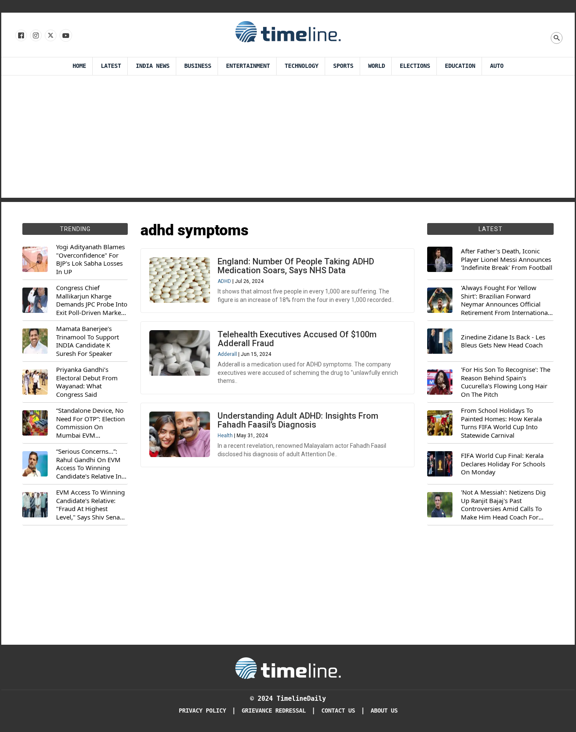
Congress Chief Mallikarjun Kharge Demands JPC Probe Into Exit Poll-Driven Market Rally (91, 300)
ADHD (224, 281)
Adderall (227, 354)
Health (225, 436)
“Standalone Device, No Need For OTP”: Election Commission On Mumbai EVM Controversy (90, 422)
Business (197, 66)
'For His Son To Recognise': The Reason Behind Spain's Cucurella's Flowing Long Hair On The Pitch (505, 382)
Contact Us (338, 710)
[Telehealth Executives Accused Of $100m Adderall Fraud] (179, 353)
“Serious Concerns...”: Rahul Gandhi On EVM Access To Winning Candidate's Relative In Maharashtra (88, 463)
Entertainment (248, 66)
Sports (343, 66)
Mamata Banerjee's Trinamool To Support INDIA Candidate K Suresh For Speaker (87, 341)
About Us (384, 710)
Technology (301, 66)
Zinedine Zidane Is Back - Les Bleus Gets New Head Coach (503, 341)
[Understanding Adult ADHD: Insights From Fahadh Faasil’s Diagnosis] (179, 434)
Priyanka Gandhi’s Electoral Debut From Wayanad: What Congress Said (87, 382)
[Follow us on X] (50, 36)
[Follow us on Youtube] (65, 36)
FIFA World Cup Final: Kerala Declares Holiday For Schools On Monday (503, 464)
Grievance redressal (274, 710)
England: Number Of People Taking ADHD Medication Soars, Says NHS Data (296, 265)
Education (460, 66)
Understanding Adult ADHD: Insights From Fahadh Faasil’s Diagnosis (298, 420)
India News (153, 66)
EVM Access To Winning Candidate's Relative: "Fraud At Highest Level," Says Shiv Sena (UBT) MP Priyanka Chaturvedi (90, 504)
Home (79, 66)
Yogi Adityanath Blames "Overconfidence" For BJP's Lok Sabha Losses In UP (90, 259)
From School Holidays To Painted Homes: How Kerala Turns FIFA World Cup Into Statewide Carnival (501, 422)
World (376, 66)
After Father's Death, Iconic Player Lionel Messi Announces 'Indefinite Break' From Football (506, 259)
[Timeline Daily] (288, 31)
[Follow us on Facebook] (20, 36)
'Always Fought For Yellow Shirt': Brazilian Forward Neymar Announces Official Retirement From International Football (505, 300)
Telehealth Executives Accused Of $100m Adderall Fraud (297, 338)
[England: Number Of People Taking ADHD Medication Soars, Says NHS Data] (179, 280)
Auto (496, 66)
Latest (111, 66)
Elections (415, 66)
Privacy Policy (202, 710)
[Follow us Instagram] (35, 36)
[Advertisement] (288, 139)
